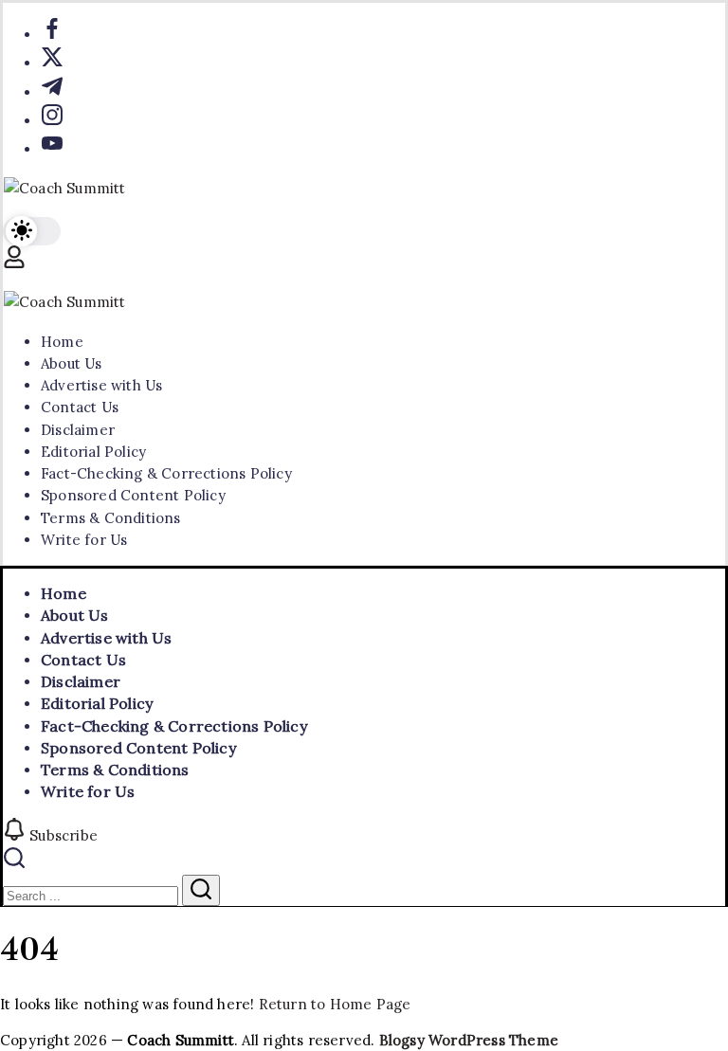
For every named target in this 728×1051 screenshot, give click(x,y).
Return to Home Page (335, 1004)
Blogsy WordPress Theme (468, 1040)
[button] (32, 231)
